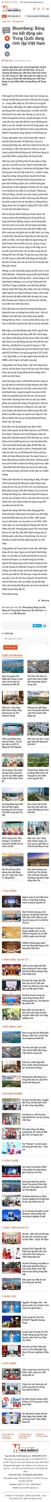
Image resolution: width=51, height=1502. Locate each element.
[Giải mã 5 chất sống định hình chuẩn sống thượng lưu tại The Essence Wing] (11, 1067)
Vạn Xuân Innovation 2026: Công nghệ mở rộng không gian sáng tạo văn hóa (34, 1170)
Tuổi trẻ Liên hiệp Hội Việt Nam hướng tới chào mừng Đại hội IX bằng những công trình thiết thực (34, 970)
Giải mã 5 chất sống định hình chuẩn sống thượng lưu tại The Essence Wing (12, 712)
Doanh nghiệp (13, 1093)
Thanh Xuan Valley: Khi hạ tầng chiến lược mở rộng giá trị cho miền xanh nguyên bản (37, 774)
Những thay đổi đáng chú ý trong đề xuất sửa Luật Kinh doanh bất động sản (38, 712)
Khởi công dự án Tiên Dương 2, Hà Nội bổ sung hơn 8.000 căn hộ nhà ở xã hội (12, 842)
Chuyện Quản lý (26, 1434)
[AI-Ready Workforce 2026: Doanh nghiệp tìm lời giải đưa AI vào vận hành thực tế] (11, 1201)
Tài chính (10, 891)
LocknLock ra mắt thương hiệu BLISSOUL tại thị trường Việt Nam (35, 1117)
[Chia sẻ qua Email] (7, 54)
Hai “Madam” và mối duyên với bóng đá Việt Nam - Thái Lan (35, 1147)
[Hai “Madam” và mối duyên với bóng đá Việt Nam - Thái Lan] (11, 1148)
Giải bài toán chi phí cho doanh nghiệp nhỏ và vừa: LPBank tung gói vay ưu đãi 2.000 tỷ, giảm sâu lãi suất (34, 932)
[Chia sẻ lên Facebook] (7, 46)
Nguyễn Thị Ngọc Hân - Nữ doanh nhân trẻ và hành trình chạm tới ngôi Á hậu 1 (35, 1305)
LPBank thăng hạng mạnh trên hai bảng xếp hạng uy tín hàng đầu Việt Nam (35, 946)
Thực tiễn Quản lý (16, 1227)
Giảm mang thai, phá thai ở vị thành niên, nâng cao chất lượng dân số (35, 1372)
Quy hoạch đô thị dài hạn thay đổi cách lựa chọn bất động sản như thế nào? (38, 808)
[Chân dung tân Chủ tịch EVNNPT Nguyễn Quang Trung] (11, 1322)
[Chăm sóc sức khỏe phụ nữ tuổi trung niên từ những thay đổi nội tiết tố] (11, 1389)
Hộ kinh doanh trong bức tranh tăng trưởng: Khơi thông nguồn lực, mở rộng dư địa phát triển (35, 999)
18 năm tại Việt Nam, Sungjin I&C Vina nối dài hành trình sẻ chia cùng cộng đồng (35, 1103)
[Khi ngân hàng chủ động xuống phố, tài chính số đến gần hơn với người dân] (11, 1134)
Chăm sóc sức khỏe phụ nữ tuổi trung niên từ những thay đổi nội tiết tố (34, 1387)
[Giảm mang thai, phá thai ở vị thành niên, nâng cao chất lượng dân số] (11, 1374)
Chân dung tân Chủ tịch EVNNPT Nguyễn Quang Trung (33, 1320)
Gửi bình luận (10, 647)
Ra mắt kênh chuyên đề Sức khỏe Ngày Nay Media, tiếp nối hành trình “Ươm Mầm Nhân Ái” (34, 1418)
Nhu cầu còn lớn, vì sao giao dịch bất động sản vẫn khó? (38, 741)
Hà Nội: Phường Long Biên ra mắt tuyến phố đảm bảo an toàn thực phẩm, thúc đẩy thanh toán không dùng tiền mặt (35, 1268)
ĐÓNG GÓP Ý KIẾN (33, 1496)
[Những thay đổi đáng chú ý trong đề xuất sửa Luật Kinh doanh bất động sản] (11, 1081)
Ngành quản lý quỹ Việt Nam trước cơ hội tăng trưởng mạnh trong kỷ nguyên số (35, 900)
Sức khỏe (10, 1363)
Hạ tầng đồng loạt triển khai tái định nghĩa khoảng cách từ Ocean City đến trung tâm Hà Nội (12, 809)
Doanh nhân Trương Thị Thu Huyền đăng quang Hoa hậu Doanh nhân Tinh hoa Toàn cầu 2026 (35, 1336)
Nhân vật (10, 1296)
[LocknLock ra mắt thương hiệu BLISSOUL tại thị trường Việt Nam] (11, 1119)
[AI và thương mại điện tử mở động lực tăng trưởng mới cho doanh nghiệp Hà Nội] (11, 1215)
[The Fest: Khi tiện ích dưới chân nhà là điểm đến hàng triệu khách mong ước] (11, 1052)
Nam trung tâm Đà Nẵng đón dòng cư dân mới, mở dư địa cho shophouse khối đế (12, 680)
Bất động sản (13, 1026)
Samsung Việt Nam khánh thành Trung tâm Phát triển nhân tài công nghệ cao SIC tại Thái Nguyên (34, 1186)
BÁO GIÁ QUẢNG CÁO (33, 1499)
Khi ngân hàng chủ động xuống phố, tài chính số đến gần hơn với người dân (34, 1132)
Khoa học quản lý (16, 959)
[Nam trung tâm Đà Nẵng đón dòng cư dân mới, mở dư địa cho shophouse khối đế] (11, 1037)
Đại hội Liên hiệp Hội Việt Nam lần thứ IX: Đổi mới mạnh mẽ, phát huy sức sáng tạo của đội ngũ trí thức (35, 984)
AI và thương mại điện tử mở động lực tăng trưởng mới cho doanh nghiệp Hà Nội (35, 1214)
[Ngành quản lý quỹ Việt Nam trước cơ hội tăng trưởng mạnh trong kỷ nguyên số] (11, 901)
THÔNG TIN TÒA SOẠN (14, 1496)
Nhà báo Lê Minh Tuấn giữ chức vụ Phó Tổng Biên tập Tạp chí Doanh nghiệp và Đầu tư (35, 1351)
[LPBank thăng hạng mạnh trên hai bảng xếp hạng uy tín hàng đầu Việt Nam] (11, 947)
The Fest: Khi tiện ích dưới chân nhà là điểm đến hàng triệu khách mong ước (37, 680)
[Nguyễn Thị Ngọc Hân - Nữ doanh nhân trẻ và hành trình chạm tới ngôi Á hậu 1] (11, 1307)
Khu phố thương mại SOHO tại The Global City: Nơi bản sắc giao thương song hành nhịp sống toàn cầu (38, 874)
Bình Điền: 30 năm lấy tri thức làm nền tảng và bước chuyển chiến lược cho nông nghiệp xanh (35, 1014)
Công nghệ (11, 1160)
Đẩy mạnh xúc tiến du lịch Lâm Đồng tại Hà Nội (34, 1281)
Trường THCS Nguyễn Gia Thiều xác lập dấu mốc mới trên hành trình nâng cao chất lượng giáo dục (34, 1253)
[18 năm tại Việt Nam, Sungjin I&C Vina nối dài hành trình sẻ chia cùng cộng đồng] (11, 1104)
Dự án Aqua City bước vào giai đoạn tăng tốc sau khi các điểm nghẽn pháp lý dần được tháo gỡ (12, 775)
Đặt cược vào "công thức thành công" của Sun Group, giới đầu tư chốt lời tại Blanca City (37, 842)
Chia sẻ (38, 625)
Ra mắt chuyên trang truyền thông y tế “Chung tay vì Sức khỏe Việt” (35, 1402)
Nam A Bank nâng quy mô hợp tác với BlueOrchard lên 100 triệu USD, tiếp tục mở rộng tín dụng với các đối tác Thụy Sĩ (35, 917)
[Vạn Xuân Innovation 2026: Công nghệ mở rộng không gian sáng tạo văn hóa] (11, 1171)
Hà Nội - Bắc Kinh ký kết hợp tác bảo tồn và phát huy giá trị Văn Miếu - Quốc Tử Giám (35, 1237)
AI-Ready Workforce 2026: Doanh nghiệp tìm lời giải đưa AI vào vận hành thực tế (35, 1199)
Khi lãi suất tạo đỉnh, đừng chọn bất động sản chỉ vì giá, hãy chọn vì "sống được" (12, 873)
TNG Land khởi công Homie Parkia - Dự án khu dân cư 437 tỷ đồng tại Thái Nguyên (12, 743)
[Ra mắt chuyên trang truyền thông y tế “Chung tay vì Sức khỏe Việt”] (11, 1403)
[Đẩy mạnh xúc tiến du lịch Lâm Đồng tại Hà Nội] (11, 1284)
